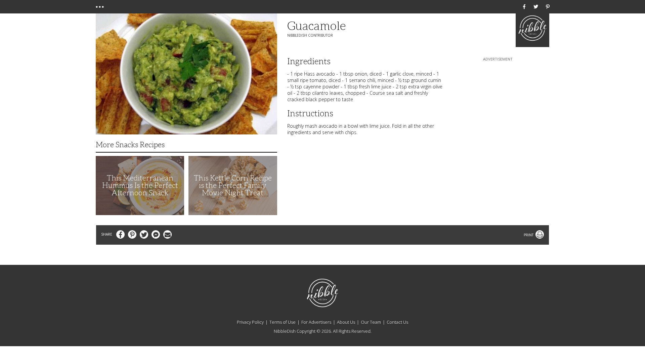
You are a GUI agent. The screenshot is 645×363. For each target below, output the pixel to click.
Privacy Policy (250, 322)
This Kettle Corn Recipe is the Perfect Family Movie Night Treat (233, 185)
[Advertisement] (497, 105)
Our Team (371, 322)
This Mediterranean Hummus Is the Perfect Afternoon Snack (140, 185)
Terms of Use (282, 322)
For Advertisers (316, 322)
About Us (346, 322)
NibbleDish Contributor (310, 35)
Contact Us (397, 322)
